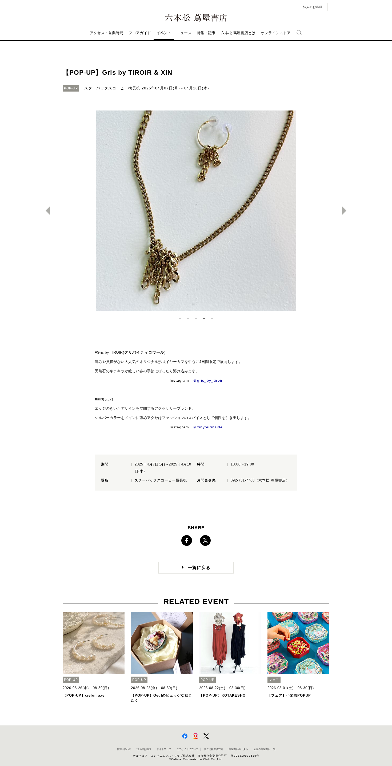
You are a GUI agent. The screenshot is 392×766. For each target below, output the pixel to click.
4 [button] (204, 318)
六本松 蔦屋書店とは (238, 33)
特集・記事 (206, 33)
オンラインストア (276, 33)
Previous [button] (45, 210)
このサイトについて (187, 749)
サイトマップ (164, 749)
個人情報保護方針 (213, 749)
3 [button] (196, 318)
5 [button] (212, 318)
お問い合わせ (124, 749)
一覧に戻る (199, 567)
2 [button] (188, 318)
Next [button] (346, 210)
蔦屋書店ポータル (238, 749)
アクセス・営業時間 (106, 33)
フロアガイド (140, 33)
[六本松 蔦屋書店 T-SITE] (196, 17)
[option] (196, 210)
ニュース (184, 33)
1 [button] (180, 318)
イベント (163, 33)
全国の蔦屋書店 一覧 (264, 749)
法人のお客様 (312, 7)
